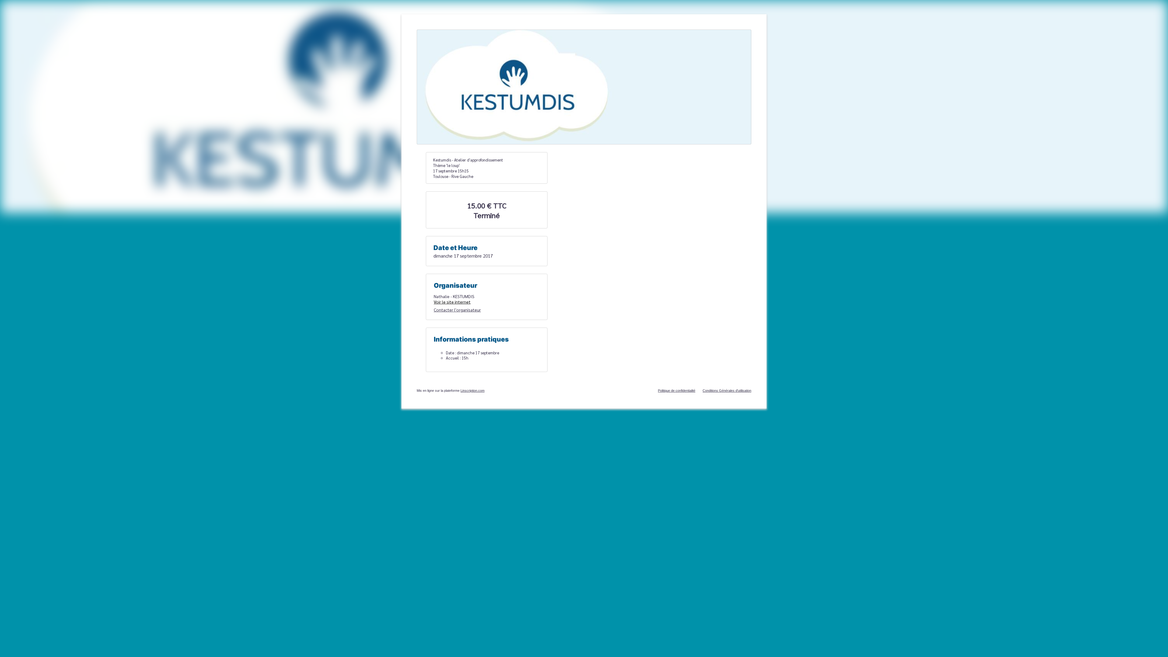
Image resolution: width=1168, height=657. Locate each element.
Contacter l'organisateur (457, 309)
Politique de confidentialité (676, 390)
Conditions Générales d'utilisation (727, 390)
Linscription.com (473, 390)
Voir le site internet (452, 301)
